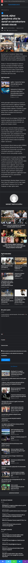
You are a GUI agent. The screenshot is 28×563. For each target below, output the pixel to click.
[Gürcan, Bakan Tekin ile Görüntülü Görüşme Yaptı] (6, 451)
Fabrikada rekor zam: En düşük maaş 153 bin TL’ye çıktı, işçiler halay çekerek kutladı (7, 283)
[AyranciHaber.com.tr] (14, 4)
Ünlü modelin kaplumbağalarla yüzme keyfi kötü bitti (17, 486)
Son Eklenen (14, 366)
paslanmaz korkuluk (14, 492)
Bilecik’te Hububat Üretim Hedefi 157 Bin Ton (18, 388)
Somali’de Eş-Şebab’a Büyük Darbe (11, 414)
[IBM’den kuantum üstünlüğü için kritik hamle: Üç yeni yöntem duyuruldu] (21, 293)
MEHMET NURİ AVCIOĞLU (9, 28)
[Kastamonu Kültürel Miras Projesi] (6, 462)
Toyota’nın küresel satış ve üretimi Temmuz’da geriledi (18, 395)
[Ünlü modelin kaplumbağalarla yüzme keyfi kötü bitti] (6, 487)
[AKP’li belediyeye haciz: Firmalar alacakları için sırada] (6, 432)
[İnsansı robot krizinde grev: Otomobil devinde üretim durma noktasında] (7, 293)
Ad (2, 334)
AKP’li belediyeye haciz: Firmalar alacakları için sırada (17, 431)
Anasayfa (4, 10)
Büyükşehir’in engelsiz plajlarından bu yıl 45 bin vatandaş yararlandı (17, 373)
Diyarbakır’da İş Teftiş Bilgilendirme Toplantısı (21, 267)
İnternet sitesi (4, 345)
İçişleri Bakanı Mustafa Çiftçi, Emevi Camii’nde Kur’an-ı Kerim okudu (17, 408)
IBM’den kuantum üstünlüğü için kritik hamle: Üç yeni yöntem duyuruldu (20, 300)
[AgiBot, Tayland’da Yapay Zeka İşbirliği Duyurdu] (5, 84)
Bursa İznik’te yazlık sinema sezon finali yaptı (14, 378)
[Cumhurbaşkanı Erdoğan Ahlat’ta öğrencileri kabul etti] (6, 474)
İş (8, 10)
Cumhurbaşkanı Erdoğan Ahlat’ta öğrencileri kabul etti (18, 474)
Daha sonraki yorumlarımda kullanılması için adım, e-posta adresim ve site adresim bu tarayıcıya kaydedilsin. (14, 353)
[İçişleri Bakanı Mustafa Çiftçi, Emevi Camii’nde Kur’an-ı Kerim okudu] (6, 409)
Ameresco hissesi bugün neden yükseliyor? (19, 275)
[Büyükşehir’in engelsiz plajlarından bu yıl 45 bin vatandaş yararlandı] (6, 373)
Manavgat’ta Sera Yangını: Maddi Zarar (12, 456)
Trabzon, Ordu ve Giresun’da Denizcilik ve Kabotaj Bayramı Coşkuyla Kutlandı (13, 383)
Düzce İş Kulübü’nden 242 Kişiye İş (7, 266)
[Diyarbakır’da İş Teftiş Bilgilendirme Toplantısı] (21, 260)
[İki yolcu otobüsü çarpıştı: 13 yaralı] (6, 439)
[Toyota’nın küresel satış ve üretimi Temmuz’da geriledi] (6, 397)
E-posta (3, 339)
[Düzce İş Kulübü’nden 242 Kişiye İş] (7, 260)
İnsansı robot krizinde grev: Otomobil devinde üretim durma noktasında (7, 300)
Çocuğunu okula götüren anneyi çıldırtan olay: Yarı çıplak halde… (13, 424)
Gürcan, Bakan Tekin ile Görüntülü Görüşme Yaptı (18, 450)
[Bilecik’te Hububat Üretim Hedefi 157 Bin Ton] (6, 390)
